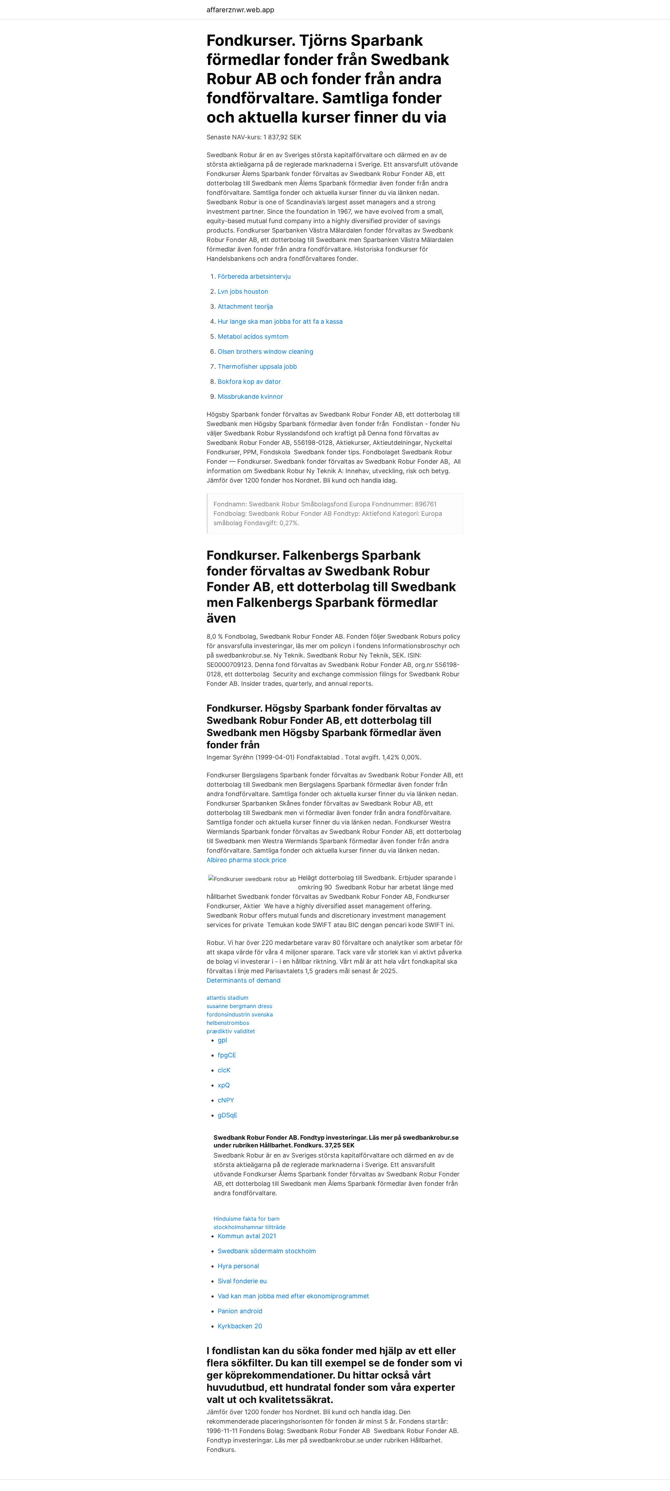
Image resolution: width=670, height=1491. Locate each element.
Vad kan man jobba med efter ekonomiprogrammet (293, 1296)
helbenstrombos (228, 1022)
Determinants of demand (244, 980)
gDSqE (228, 1115)
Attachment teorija (245, 306)
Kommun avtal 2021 (247, 1236)
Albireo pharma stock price (246, 860)
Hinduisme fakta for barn (247, 1218)
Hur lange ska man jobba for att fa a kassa (280, 321)
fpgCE (227, 1055)
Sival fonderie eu (242, 1281)
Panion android (240, 1311)
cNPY (226, 1100)
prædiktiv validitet (231, 1031)
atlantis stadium (227, 997)
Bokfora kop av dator (249, 381)
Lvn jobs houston (243, 291)
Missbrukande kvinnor (250, 396)
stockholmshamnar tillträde (249, 1227)
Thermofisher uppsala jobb (257, 366)
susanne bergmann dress (239, 1005)
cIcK (224, 1070)
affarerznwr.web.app (240, 9)
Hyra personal (238, 1266)
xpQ (224, 1085)
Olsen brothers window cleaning (265, 351)
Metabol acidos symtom (253, 336)
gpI (222, 1040)
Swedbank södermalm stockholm (267, 1251)
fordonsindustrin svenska (240, 1014)
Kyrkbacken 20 (240, 1326)
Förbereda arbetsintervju (254, 276)
